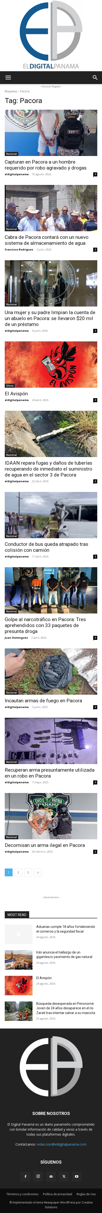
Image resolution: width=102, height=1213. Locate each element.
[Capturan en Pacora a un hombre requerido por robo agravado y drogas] (51, 133)
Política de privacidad (57, 1194)
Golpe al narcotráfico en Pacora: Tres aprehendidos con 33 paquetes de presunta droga (45, 625)
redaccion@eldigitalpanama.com (62, 1144)
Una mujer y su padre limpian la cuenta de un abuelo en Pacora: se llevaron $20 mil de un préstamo (50, 318)
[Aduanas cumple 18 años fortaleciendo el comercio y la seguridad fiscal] (18, 934)
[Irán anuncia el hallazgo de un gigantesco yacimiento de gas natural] (18, 960)
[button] (8, 77)
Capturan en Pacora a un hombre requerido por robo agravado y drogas (46, 165)
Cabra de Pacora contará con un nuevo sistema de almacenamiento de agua (46, 240)
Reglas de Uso (86, 1194)
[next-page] (38, 872)
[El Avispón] (51, 364)
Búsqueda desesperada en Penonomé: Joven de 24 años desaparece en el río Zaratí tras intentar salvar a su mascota (65, 1008)
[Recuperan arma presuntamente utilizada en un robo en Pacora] (51, 741)
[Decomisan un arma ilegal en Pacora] (51, 816)
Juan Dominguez (16, 637)
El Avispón (16, 393)
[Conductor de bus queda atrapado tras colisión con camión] (51, 515)
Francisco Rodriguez (19, 249)
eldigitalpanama (17, 174)
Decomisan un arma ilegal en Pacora (45, 845)
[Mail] (51, 1176)
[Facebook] (25, 1176)
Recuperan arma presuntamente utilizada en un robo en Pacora (49, 773)
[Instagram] (38, 1176)
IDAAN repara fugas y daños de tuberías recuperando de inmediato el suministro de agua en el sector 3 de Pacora (48, 469)
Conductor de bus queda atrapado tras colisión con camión (46, 547)
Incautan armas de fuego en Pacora (43, 700)
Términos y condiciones (22, 1194)
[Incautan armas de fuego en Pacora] (51, 671)
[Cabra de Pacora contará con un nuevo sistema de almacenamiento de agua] (51, 208)
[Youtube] (76, 1176)
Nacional (11, 154)
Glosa (9, 385)
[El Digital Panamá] (51, 35)
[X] (64, 1176)
